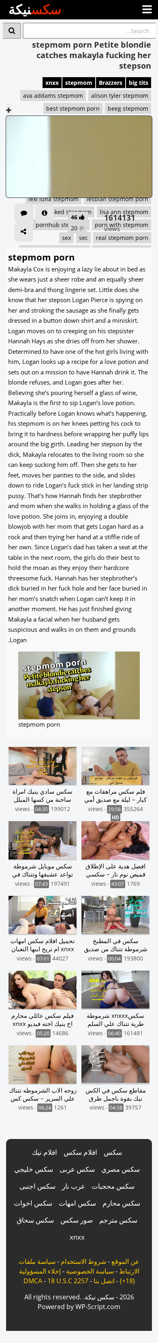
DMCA (32, 1280)
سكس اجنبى (37, 1186)
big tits (138, 82)
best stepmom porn (73, 108)
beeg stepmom (128, 108)
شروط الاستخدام (83, 1261)
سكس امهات (77, 1203)
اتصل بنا (104, 1280)
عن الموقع (125, 1261)
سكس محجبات (113, 1186)
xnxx (52, 82)
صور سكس (76, 1220)
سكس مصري (120, 1169)
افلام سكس (80, 1152)
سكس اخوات (33, 1203)
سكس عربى (77, 1169)
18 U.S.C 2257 (67, 1280)
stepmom (78, 82)
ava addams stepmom (53, 95)
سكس (113, 1152)
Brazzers (110, 82)
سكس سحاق (35, 1220)
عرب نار (73, 1186)
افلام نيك (44, 1152)
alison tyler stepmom (119, 95)
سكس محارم (121, 1203)
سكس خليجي (33, 1169)
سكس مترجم (118, 1220)
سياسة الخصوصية (90, 1271)
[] (12, 31)
